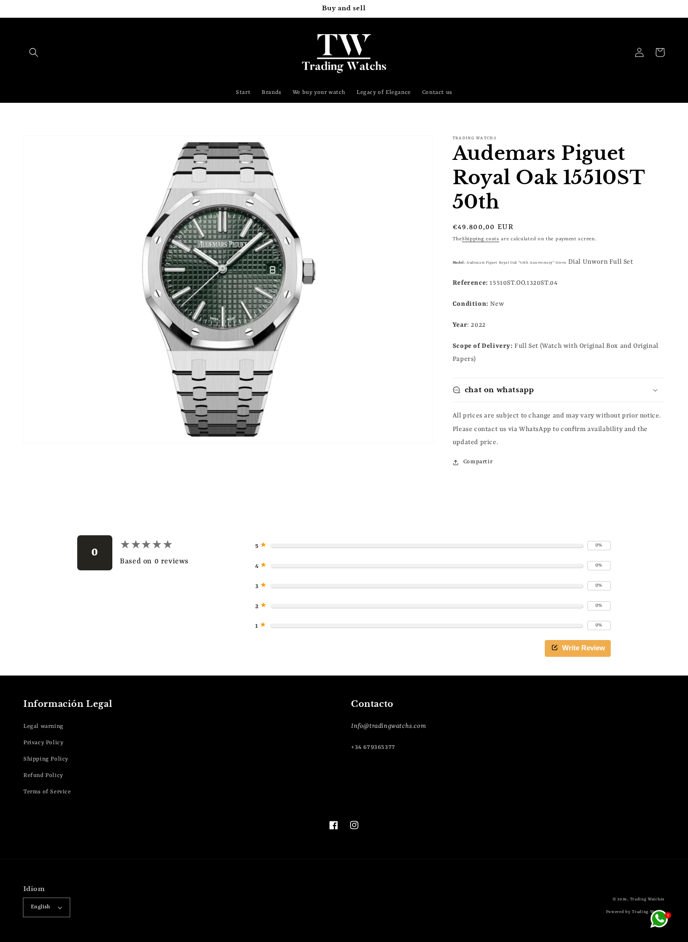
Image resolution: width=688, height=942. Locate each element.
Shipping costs (480, 239)
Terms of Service (47, 792)
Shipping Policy (45, 759)
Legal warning (43, 726)
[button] (33, 52)
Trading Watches (647, 899)
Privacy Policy (43, 743)
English (41, 907)
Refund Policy (43, 775)
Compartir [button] (477, 462)
